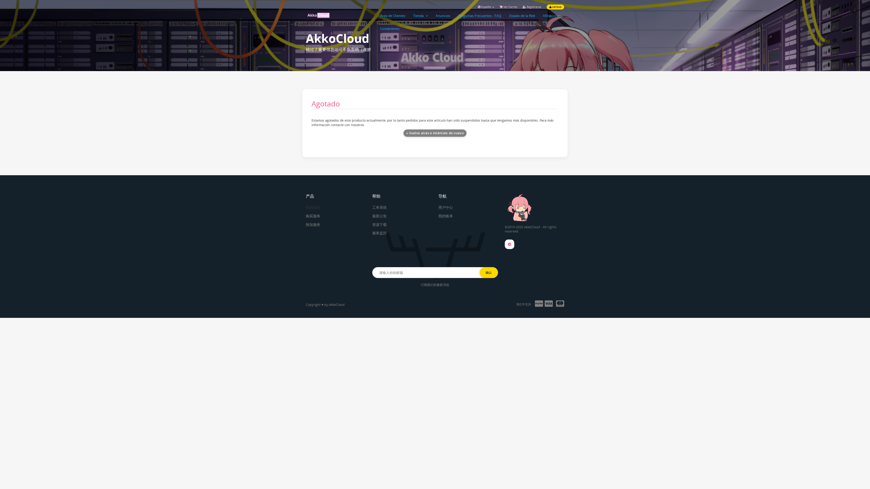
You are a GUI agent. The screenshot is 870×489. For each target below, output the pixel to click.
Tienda (419, 15)
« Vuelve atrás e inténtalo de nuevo (435, 133)
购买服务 (313, 215)
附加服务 (313, 224)
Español (486, 7)
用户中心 (445, 207)
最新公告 (379, 215)
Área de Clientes (392, 15)
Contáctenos (389, 28)
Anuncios (443, 15)
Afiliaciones (552, 15)
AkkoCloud (337, 304)
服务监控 (379, 232)
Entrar (556, 7)
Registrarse (533, 7)
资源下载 (379, 224)
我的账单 (445, 215)
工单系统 (379, 207)
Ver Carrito (510, 7)
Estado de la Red (522, 15)
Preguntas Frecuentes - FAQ (479, 15)
